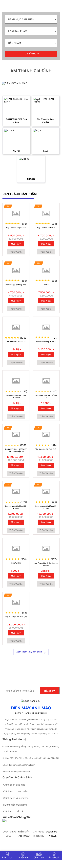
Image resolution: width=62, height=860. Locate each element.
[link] (16, 107)
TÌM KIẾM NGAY (31, 53)
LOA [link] (45, 150)
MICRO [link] (31, 179)
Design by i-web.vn (52, 833)
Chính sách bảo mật (14, 784)
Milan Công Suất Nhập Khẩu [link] (16, 285)
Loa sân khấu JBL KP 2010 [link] (16, 617)
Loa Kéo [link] (46, 285)
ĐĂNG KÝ (49, 691)
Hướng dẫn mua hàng (15, 804)
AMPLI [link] (16, 150)
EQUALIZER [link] (16, 563)
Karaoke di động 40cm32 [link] (46, 342)
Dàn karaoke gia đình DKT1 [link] (46, 449)
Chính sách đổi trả (13, 811)
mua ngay (16, 244)
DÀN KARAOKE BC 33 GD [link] (16, 342)
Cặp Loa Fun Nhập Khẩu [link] (16, 228)
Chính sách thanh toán (15, 791)
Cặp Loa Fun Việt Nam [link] (46, 228)
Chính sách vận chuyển (15, 798)
